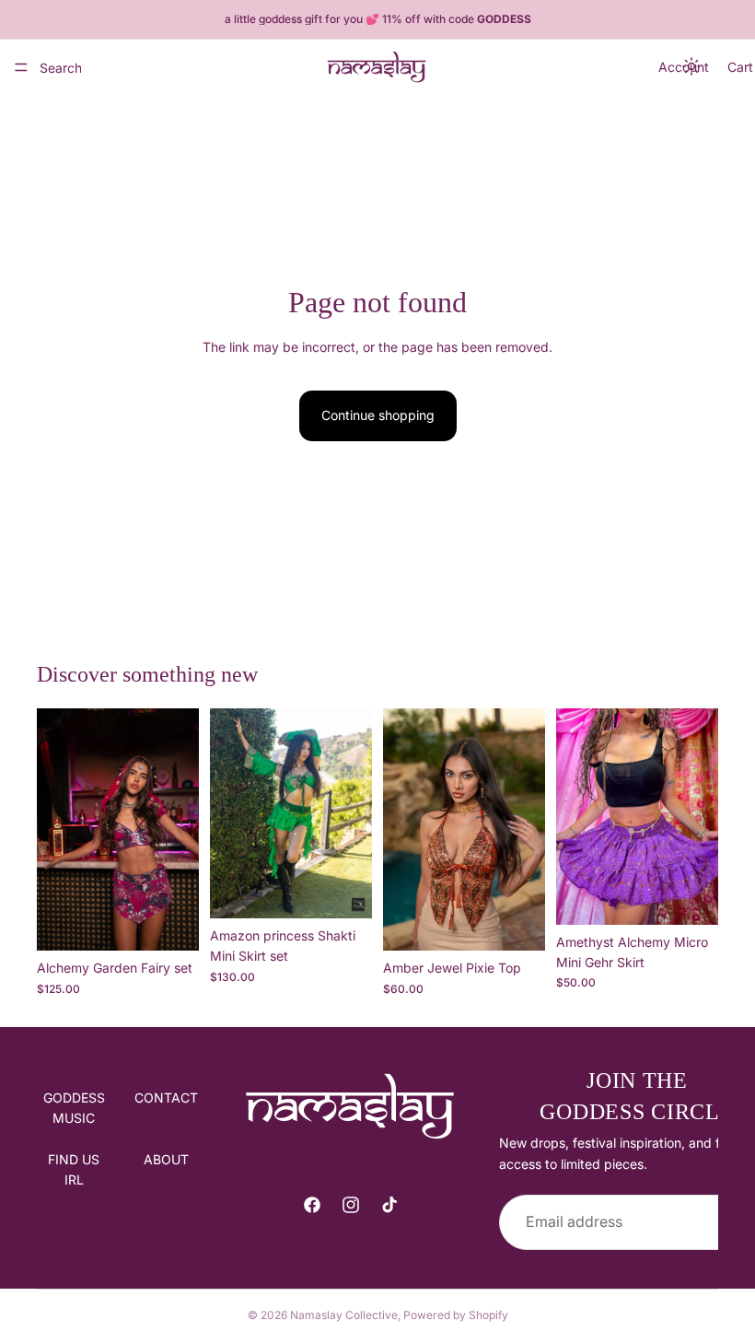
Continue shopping (378, 415)
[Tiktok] (389, 1205)
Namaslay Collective (344, 1315)
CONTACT (166, 1097)
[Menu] (21, 67)
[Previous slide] (57, 830)
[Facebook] (312, 1205)
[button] (692, 67)
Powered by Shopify (455, 1315)
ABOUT (166, 1159)
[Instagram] (351, 1205)
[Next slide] (178, 830)
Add (186, 921)
